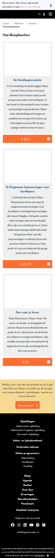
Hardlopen (28, 462)
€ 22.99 (25, 264)
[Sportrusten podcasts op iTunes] (44, 525)
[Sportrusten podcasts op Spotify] (37, 525)
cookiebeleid (39, 555)
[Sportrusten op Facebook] (12, 525)
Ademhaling (27, 458)
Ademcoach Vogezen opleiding (28, 430)
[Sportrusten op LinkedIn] (25, 525)
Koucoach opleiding (27, 434)
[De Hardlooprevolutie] (27, 59)
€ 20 (26, 362)
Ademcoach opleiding (27, 426)
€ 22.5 (25, 139)
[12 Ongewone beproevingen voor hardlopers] (27, 166)
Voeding (27, 466)
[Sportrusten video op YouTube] (31, 525)
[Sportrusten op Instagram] (19, 525)
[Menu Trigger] (50, 14)
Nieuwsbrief (26, 406)
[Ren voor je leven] (27, 291)
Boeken (32, 23)
